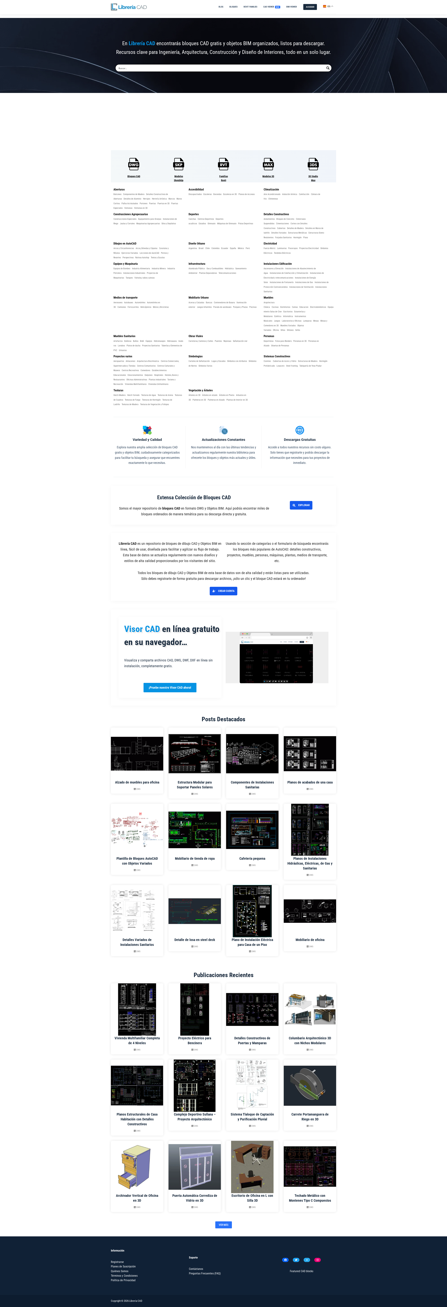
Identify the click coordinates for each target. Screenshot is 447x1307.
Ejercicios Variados (130, 253)
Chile (207, 248)
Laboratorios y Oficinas (291, 321)
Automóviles (140, 302)
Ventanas (128, 208)
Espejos (149, 341)
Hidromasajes (159, 341)
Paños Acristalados (130, 203)
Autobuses (128, 302)
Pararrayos (293, 248)
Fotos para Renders (283, 341)
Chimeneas (273, 199)
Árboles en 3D (194, 395)
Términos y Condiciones (124, 1275)
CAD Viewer (271, 7)
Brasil (201, 248)
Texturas (118, 390)
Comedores (145, 370)
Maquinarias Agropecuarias (148, 223)
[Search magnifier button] (327, 68)
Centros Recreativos (130, 370)
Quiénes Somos (119, 1271)
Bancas (209, 302)
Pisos (305, 237)
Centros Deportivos (206, 219)
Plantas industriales (157, 379)
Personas (269, 336)
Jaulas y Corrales (127, 223)
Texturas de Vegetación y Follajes (154, 404)
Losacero (280, 366)
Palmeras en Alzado (216, 400)
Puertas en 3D (163, 203)
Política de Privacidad (123, 1280)
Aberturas (119, 189)
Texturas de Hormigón (151, 400)
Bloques (233, 7)
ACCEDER (310, 7)
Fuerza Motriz (269, 248)
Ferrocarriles (133, 307)
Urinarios (123, 350)
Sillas (283, 330)
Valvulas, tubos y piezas (144, 278)
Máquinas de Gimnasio (226, 223)
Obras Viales (196, 336)
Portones (143, 203)
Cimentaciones (282, 223)
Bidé (142, 341)
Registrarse (117, 1262)
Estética (277, 316)
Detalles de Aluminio (132, 199)
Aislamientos (269, 219)
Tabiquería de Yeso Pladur (310, 366)
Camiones (122, 307)
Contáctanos (196, 1269)
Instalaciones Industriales (134, 273)
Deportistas (268, 341)
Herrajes (146, 199)
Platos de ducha (133, 345)
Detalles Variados (278, 233)
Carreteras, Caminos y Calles (201, 341)
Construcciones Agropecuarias (130, 214)
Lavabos (121, 345)
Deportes (194, 214)
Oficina (276, 330)
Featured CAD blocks (301, 1271)
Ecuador (224, 248)
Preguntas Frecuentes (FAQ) (205, 1273)
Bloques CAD (133, 176)
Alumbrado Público (197, 268)
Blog (221, 7)
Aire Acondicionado (272, 194)
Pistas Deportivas (245, 223)
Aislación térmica (289, 194)
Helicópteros (145, 307)
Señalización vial (240, 341)
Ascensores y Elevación (274, 268)
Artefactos (118, 341)
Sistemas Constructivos (277, 356)
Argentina (193, 248)
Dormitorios (285, 307)
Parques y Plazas (240, 307)
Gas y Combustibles (215, 268)
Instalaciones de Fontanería (282, 282)
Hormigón (297, 237)
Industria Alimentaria (141, 268)
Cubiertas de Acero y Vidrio (284, 361)
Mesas (316, 321)
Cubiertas (281, 228)
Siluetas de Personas (280, 345)
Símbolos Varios (205, 366)
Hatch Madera (119, 395)
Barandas (217, 194)
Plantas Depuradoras (208, 273)
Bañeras (127, 341)
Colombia (215, 248)
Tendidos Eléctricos (282, 253)
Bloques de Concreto (285, 219)
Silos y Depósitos (169, 223)
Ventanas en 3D (141, 208)
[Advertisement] (223, 121)
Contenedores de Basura (224, 302)
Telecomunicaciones (227, 273)
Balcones (117, 194)
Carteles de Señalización (199, 361)
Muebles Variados (288, 325)
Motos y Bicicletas (161, 307)
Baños (135, 341)
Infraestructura (197, 263)
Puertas (152, 203)
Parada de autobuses (222, 307)
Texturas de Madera (130, 404)
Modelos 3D (268, 176)
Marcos (171, 199)
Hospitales (158, 375)
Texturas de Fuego (132, 400)
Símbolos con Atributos (237, 361)
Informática (288, 316)
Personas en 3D (300, 341)
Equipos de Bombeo (121, 268)
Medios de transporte (125, 297)
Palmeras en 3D (199, 400)
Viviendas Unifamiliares (158, 384)
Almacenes (130, 361)
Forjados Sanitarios (283, 237)
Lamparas (307, 321)
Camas (295, 307)
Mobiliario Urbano (199, 297)
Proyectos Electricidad (309, 248)
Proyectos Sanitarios (151, 345)
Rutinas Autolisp (142, 257)
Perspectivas (128, 257)
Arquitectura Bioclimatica (148, 361)
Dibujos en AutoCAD (124, 243)
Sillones (290, 330)
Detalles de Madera (295, 228)
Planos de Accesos (247, 194)
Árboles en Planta (226, 395)
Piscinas (253, 307)
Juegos (277, 321)
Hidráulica (229, 268)
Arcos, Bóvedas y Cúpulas (146, 248)
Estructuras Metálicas (297, 233)
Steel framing (292, 366)
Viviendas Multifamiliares (135, 384)
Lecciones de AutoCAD (149, 253)
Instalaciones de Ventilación (301, 287)
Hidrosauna (172, 341)
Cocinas (275, 307)
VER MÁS (223, 1224)
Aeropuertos (118, 361)
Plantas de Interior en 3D (237, 400)
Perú (248, 248)
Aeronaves (117, 302)
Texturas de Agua (148, 395)
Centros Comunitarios (146, 366)
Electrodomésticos (318, 307)
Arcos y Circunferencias (123, 248)
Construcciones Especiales (124, 219)
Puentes (218, 341)
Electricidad (270, 243)
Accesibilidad (196, 189)
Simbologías (196, 356)
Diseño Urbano (197, 243)
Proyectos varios (122, 356)
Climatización (271, 189)
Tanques (129, 278)
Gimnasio (211, 223)
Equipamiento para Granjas (149, 219)
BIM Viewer (291, 7)
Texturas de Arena (165, 395)
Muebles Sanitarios (124, 336)
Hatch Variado (133, 395)
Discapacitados (195, 194)
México (241, 248)
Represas (227, 341)
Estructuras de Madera (307, 361)
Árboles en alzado (209, 395)
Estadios (202, 223)
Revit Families (250, 7)
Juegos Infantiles (204, 307)
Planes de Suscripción (123, 1266)
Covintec (267, 361)
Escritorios (287, 311)
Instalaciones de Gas (304, 282)
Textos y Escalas (158, 257)
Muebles (268, 297)
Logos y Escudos (218, 361)
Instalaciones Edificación (278, 263)
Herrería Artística (159, 199)
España (233, 248)
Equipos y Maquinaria (125, 263)
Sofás (297, 330)
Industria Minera (159, 268)
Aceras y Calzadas (196, 302)
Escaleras (207, 194)
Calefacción (304, 194)
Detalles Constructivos (276, 214)
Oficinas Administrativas (136, 379)
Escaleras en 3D (230, 194)
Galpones (148, 375)
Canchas (192, 219)
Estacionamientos (135, 375)
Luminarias (282, 248)
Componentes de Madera (133, 194)
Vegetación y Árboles (201, 390)
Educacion (303, 307)
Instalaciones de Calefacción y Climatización (289, 273)
